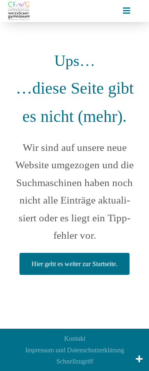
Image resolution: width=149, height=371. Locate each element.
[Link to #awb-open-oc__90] (139, 359)
